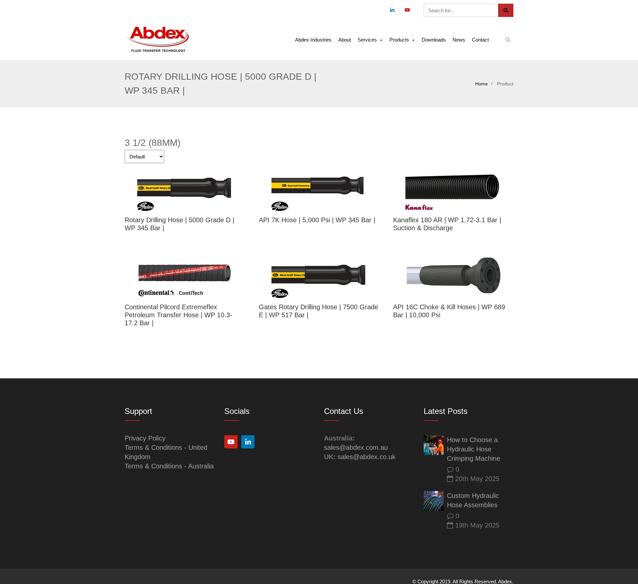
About (344, 40)
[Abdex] (158, 40)
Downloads (434, 40)
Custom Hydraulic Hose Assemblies (473, 500)
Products (399, 40)
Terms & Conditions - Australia (169, 466)
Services (367, 40)
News (459, 40)
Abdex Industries (313, 40)
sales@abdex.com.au (356, 447)
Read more (184, 188)
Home (481, 83)
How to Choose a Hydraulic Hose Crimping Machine (473, 449)
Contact (480, 40)
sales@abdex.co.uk (366, 456)
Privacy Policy (145, 438)
